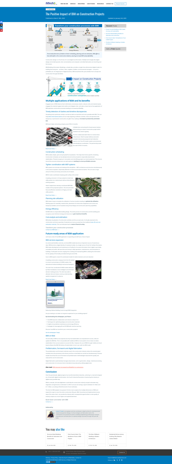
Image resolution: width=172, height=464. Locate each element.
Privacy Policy (54, 457)
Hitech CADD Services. (60, 460)
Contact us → (49, 402)
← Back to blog (50, 9)
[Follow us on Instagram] (121, 460)
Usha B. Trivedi (59, 411)
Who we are (64, 4)
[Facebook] (1, 22)
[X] (1, 25)
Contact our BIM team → (52, 229)
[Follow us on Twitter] (117, 460)
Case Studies (91, 4)
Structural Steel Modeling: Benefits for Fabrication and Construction (54, 436)
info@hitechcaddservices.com (118, 457)
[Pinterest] (1, 30)
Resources (100, 4)
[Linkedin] (1, 27)
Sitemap (48, 457)
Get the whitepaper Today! (53, 332)
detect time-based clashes (55, 116)
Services (73, 4)
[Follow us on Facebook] (119, 460)
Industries (81, 4)
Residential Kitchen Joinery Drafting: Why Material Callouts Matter (116, 436)
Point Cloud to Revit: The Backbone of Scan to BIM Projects (74, 436)
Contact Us (109, 4)
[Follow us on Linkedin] (114, 460)
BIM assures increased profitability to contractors (68, 367)
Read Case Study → (51, 148)
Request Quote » (120, 4)
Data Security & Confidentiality (67, 457)
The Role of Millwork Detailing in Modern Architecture (94, 436)
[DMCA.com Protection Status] (51, 462)
